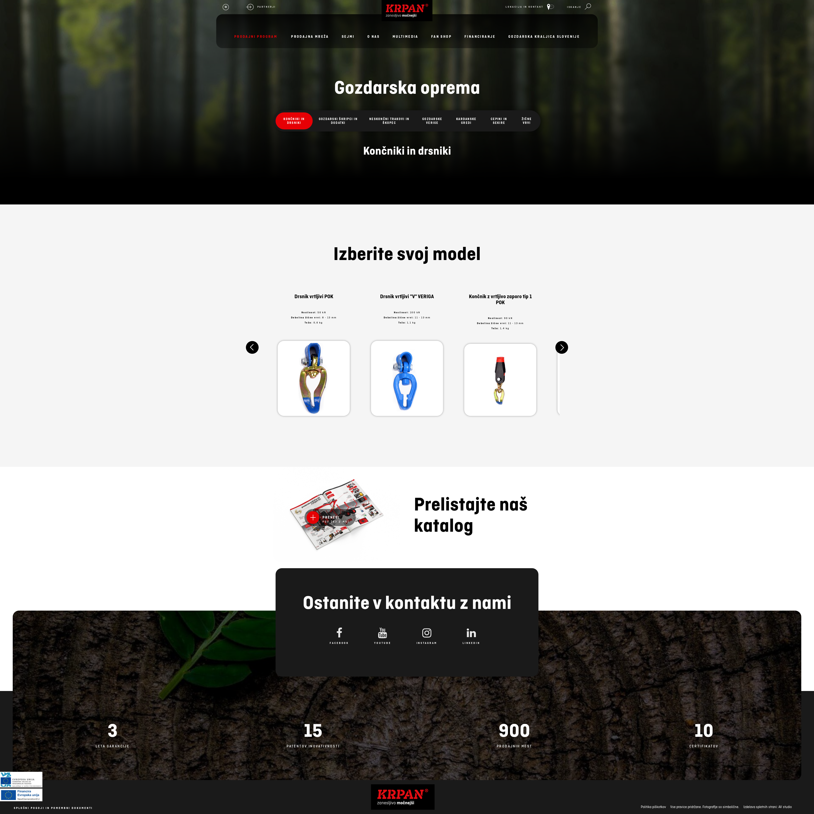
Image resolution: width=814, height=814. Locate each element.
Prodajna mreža (310, 36)
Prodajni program (255, 36)
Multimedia (405, 36)
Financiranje (480, 36)
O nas (373, 36)
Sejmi (348, 36)
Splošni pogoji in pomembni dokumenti (53, 808)
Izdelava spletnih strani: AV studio (767, 806)
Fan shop (441, 36)
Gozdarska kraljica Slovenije (544, 36)
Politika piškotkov (653, 806)
